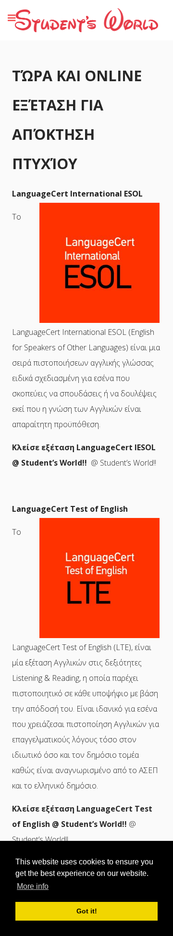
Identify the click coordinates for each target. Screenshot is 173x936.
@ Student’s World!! (82, 824)
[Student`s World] (86, 20)
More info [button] (33, 886)
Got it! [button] (86, 911)
